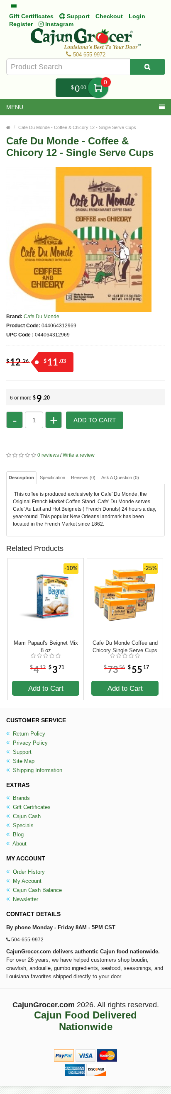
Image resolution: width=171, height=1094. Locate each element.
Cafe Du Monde (41, 316)
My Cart (98, 88)
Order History (28, 872)
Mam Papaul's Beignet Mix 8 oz (46, 646)
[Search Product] (147, 67)
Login (137, 16)
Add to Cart (94, 420)
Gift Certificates (31, 16)
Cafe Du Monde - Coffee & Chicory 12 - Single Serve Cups (77, 127)
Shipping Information (36, 770)
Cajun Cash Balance (36, 890)
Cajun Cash (26, 816)
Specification (52, 477)
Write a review (79, 455)
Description (21, 477)
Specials (22, 825)
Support (21, 752)
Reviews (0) (83, 477)
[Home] (8, 127)
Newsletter (24, 899)
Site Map (22, 761)
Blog (17, 834)
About (19, 844)
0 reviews (48, 455)
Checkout (109, 16)
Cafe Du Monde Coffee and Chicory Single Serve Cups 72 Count (125, 647)
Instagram (58, 24)
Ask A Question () (120, 477)
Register (21, 24)
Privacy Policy (29, 743)
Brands (20, 798)
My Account (26, 881)
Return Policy (28, 734)
